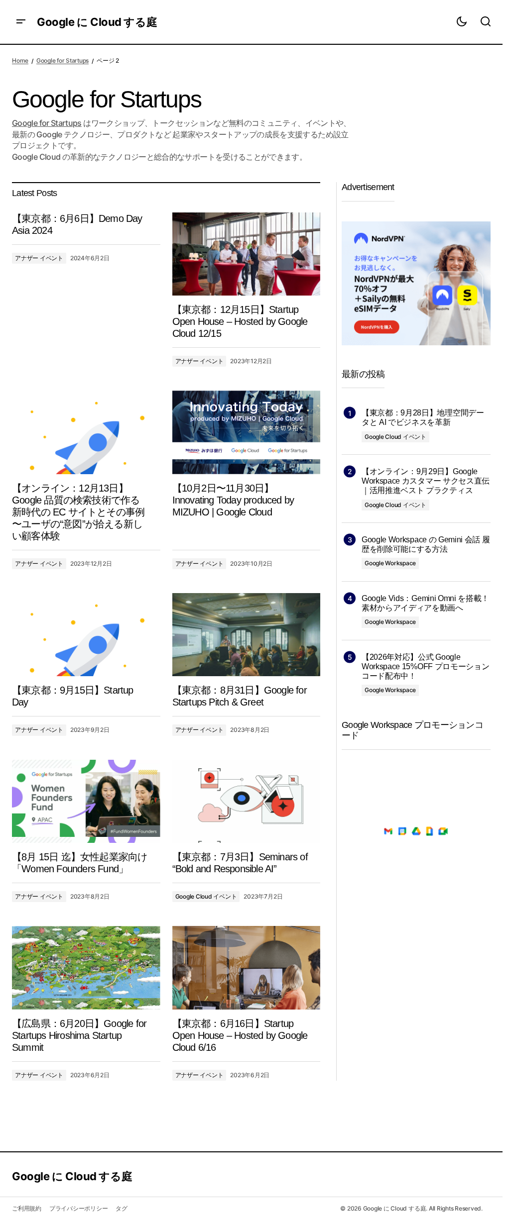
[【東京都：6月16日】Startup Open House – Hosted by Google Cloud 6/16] (246, 967)
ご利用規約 (26, 1208)
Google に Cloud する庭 (97, 21)
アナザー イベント (39, 258)
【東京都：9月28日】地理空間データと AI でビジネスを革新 (423, 417)
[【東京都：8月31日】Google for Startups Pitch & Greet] (246, 634)
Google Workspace (390, 563)
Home (20, 60)
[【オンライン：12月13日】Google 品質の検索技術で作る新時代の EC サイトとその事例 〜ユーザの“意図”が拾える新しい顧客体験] (86, 432)
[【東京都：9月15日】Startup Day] (86, 634)
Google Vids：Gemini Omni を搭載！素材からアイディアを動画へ (425, 603)
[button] (21, 22)
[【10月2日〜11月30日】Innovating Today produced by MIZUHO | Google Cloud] (246, 432)
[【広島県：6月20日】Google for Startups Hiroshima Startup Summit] (86, 967)
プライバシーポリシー (78, 1208)
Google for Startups (62, 60)
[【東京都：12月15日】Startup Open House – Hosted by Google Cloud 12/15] (246, 254)
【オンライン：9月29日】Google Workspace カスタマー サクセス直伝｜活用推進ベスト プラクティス (426, 481)
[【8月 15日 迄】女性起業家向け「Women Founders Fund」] (86, 801)
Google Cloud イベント (206, 896)
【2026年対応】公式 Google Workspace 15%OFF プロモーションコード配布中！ (425, 666)
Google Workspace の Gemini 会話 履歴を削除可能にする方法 (426, 544)
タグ (122, 1208)
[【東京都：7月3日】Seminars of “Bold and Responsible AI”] (246, 801)
